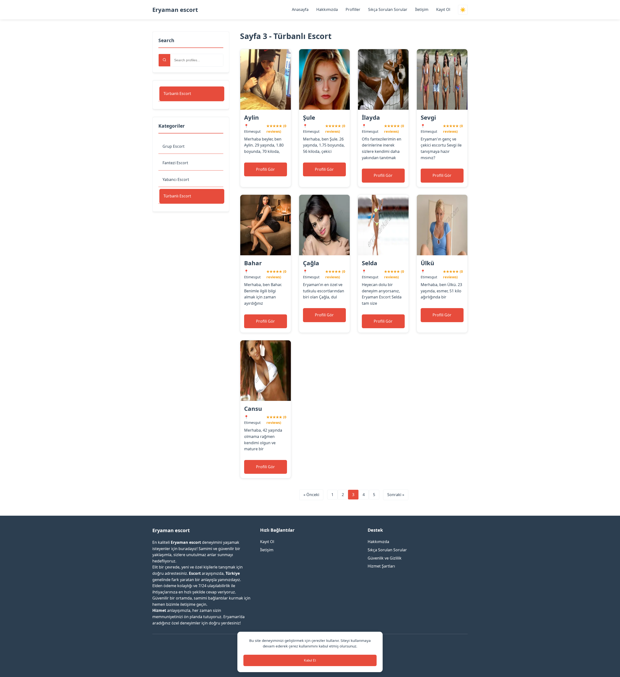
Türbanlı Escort (177, 93)
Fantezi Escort (175, 162)
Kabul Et (310, 660)
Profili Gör (265, 169)
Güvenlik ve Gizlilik (385, 558)
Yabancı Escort (176, 179)
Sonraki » (395, 494)
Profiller (353, 9)
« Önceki (311, 494)
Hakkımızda (327, 9)
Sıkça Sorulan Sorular (387, 9)
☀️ (463, 9)
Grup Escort (174, 146)
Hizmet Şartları (381, 566)
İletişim (421, 9)
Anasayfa (300, 9)
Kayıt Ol (443, 9)
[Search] (164, 60)
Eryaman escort (175, 10)
